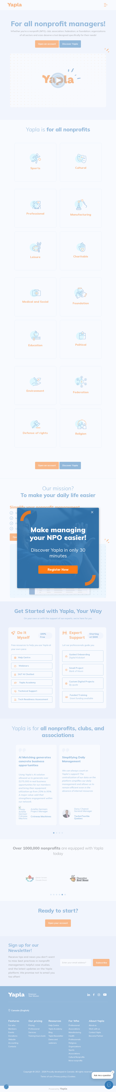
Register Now (58, 570)
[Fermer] (112, 1072)
